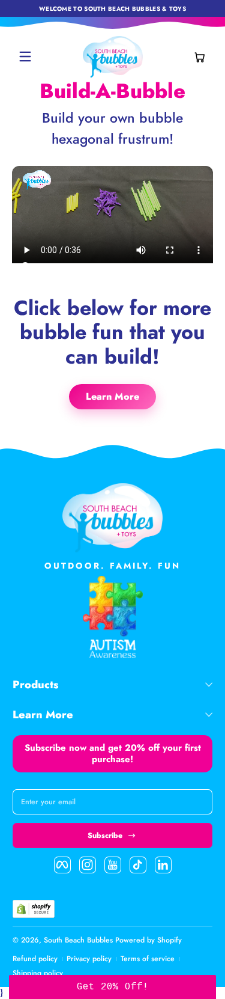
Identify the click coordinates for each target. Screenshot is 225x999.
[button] (199, 56)
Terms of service (148, 959)
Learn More (112, 396)
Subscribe (105, 835)
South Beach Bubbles (78, 940)
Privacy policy (89, 959)
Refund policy (35, 959)
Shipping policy (38, 973)
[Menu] (25, 56)
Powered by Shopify (148, 940)
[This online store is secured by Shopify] (34, 909)
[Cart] (199, 56)
